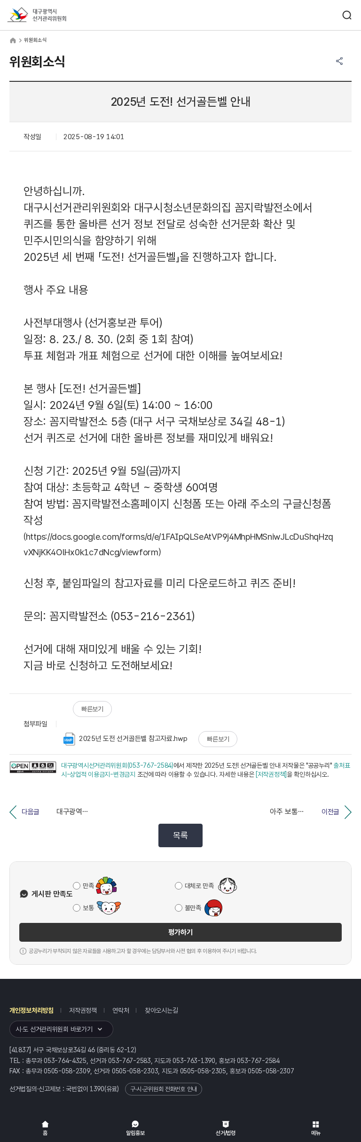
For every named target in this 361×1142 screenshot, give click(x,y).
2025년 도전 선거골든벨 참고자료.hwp (133, 738)
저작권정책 (83, 1010)
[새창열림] (32, 770)
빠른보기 (92, 709)
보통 (88, 908)
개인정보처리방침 (31, 1010)
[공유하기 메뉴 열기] (339, 61)
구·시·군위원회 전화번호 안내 (163, 1089)
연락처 (120, 1010)
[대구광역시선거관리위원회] (54, 15)
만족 (88, 886)
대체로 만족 (199, 886)
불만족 (193, 908)
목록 (180, 835)
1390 (97, 1089)
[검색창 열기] (346, 15)
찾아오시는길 (161, 1010)
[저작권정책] (271, 774)
